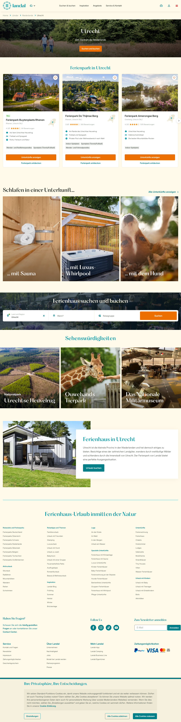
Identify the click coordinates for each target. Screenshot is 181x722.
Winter (49, 602)
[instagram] (101, 629)
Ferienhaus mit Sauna (99, 559)
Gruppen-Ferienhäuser (100, 586)
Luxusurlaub (52, 544)
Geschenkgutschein (11, 663)
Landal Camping (96, 651)
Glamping (50, 540)
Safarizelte (140, 552)
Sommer (50, 594)
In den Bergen (96, 540)
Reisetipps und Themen (56, 528)
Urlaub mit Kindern (143, 578)
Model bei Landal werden (56, 659)
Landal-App (94, 647)
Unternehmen (52, 647)
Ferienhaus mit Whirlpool (101, 590)
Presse (49, 667)
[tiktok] (109, 629)
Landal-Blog (51, 586)
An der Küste (96, 532)
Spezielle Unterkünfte (99, 550)
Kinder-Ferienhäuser (99, 567)
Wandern (6, 583)
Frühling (50, 590)
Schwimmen (7, 590)
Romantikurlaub (53, 572)
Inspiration (84, 5)
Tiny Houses (140, 564)
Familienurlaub (52, 532)
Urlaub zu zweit (53, 552)
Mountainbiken (8, 579)
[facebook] (93, 629)
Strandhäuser (141, 560)
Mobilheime (140, 556)
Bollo (138, 594)
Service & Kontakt (114, 5)
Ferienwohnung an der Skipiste (103, 575)
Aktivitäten (140, 598)
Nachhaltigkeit (52, 651)
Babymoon (51, 556)
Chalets (139, 540)
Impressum (7, 655)
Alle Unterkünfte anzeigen (162, 191)
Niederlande (27, 15)
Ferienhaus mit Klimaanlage (102, 555)
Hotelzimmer (141, 544)
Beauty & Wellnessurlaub (56, 576)
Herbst (49, 598)
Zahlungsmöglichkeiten (12, 659)
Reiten (5, 586)
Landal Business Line (98, 655)
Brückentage (52, 606)
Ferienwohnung (142, 532)
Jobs (48, 655)
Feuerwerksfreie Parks (55, 564)
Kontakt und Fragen (10, 647)
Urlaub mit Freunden (55, 536)
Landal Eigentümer (97, 659)
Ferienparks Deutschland (12, 532)
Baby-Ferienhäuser (98, 571)
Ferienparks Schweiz (11, 540)
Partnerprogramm (53, 663)
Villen (138, 568)
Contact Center (10, 632)
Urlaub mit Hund (53, 548)
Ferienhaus (140, 536)
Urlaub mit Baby (142, 583)
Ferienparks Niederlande (12, 544)
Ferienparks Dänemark (11, 548)
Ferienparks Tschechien (12, 556)
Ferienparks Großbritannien (13, 560)
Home (5, 15)
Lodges (138, 548)
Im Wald (94, 536)
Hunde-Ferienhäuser (99, 579)
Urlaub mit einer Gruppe (56, 560)
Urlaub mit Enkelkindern (145, 590)
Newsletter (7, 651)
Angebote (97, 5)
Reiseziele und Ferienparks (13, 528)
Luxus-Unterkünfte (98, 563)
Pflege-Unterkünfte (98, 594)
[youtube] (116, 629)
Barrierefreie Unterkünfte (101, 583)
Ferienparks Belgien (10, 552)
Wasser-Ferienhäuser (144, 572)
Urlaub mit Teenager (143, 586)
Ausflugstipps (52, 568)
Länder (15, 15)
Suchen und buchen (91, 48)
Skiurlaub (6, 571)
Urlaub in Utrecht (16, 400)
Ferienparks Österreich (12, 536)
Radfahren (7, 575)
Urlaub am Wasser (98, 544)
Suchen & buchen (67, 5)
